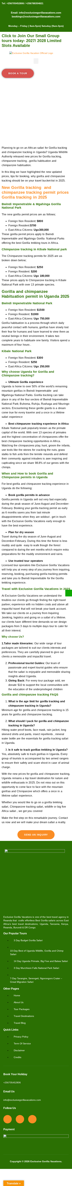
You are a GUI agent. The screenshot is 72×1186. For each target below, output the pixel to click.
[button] (36, 61)
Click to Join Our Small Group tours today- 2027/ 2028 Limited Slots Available (31, 40)
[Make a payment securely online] (68, 593)
